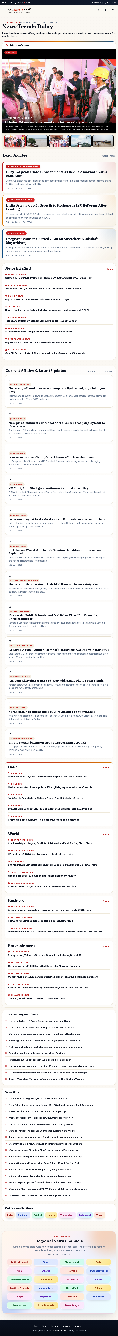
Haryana (72, 1270)
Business (23, 1215)
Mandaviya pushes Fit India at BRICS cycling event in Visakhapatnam (44, 1150)
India (10, 1215)
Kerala (98, 1279)
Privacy (54, 1326)
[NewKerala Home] (16, 10)
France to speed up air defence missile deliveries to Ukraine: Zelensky (45, 1182)
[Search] (99, 10)
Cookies (66, 1326)
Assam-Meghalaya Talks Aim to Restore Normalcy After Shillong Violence (46, 1079)
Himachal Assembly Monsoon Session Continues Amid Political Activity (45, 1156)
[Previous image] (7, 91)
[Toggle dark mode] (106, 10)
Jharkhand (46, 1279)
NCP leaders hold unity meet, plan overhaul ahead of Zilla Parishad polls (45, 1047)
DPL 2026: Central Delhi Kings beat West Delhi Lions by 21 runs (41, 1124)
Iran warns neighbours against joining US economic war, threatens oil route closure (51, 1066)
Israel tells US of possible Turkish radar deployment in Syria (39, 1195)
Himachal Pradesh (98, 1270)
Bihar (46, 1262)
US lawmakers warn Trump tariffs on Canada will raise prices (40, 1176)
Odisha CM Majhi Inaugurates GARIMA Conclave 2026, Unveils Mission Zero (48, 1189)
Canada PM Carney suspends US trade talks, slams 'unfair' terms (42, 1130)
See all (106, 767)
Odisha (98, 1288)
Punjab (19, 1296)
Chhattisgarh (72, 1262)
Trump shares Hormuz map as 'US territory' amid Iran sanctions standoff (46, 1137)
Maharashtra (46, 1288)
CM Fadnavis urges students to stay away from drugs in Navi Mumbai (44, 1034)
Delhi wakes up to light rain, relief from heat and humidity (38, 1098)
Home (109, 269)
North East (72, 1288)
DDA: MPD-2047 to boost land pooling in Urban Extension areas (41, 1027)
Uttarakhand (19, 1305)
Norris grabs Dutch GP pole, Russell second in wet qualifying (40, 1021)
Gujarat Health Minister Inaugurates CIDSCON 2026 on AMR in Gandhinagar (48, 1072)
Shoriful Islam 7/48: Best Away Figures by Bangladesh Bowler (40, 1169)
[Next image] (110, 91)
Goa (19, 1270)
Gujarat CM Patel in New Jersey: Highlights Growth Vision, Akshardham (45, 1143)
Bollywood (85, 1215)
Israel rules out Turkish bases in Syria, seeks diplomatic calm (40, 1059)
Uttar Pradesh (46, 1305)
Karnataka (72, 1279)
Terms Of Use (40, 1326)
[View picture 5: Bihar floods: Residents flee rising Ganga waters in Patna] (103, 141)
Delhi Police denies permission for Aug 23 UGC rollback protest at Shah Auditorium (51, 1105)
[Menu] (113, 10)
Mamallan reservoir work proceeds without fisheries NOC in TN (41, 1117)
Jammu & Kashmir (19, 1279)
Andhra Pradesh (19, 1262)
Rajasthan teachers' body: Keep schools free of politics (37, 1053)
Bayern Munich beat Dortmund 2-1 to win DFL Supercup (37, 1111)
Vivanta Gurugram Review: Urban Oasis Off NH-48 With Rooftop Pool (44, 1163)
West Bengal (72, 1305)
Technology (67, 1215)
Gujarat (46, 1270)
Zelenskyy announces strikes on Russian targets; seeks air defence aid (45, 1040)
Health (51, 1215)
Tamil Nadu (72, 1296)
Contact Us (79, 1326)
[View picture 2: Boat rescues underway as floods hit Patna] (37, 141)
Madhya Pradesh (19, 1288)
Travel (99, 1215)
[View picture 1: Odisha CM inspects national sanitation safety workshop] (15, 141)
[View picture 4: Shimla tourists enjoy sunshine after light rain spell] (81, 141)
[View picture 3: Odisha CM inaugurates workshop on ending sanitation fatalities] (59, 141)
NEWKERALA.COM (57, 1330)
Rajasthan (45, 1296)
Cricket (38, 1215)
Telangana (98, 1296)
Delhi (98, 1262)
